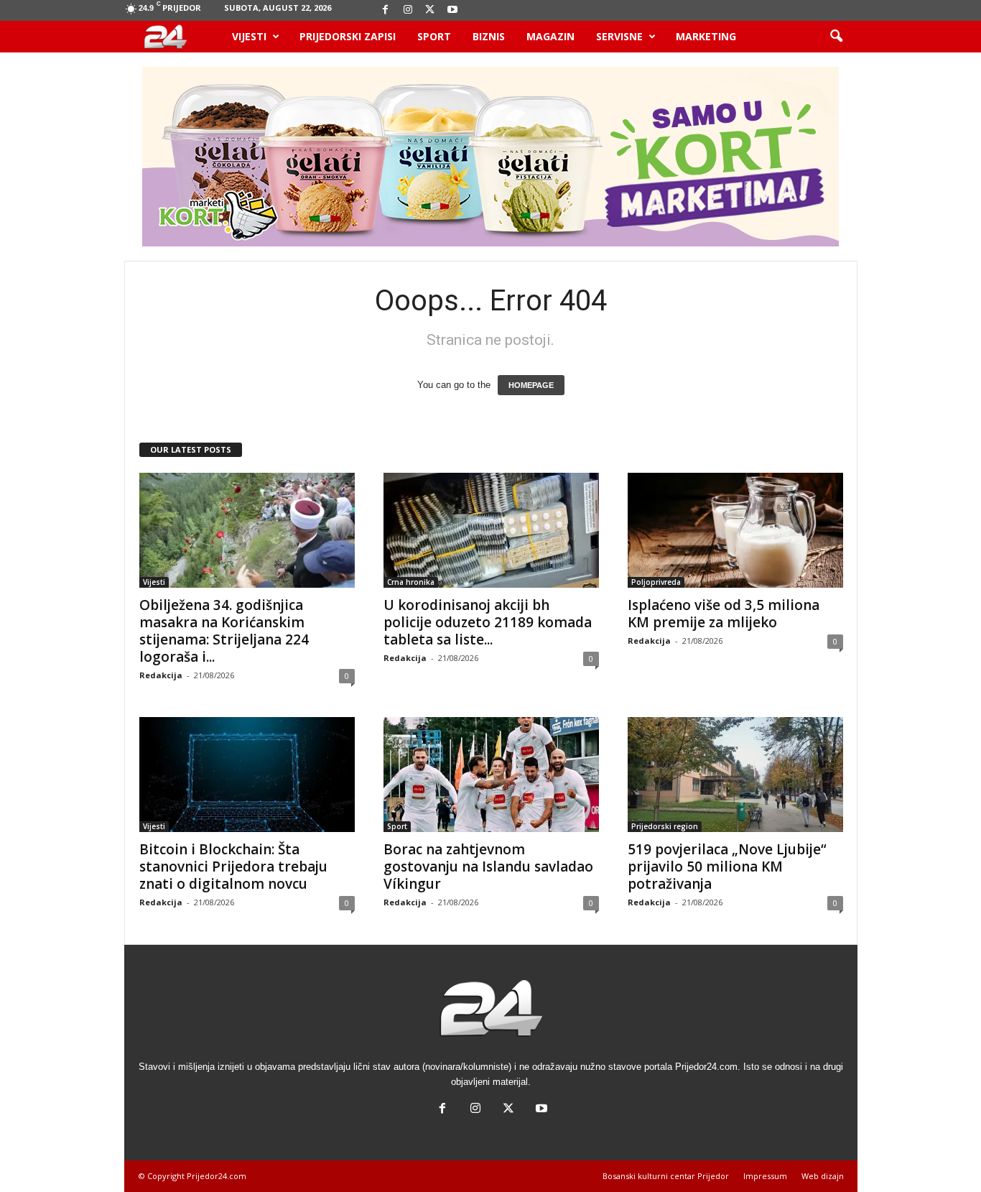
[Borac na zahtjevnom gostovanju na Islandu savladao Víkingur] (491, 774)
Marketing (706, 36)
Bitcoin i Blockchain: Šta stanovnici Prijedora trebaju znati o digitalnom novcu (233, 866)
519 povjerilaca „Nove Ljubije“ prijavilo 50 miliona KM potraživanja (727, 866)
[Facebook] (385, 10)
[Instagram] (408, 10)
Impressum (765, 1175)
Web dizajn (822, 1175)
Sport (434, 36)
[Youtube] (452, 10)
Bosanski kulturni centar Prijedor (666, 1175)
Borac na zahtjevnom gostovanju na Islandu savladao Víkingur (488, 866)
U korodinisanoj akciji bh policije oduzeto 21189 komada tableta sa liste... (487, 622)
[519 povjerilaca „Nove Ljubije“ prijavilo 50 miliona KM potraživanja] (735, 774)
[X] (430, 10)
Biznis (489, 36)
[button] (836, 36)
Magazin (550, 36)
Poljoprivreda (656, 582)
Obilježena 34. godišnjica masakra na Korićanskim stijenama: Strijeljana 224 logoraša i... (224, 631)
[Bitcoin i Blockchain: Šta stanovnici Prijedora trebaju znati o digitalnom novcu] (247, 774)
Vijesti (249, 36)
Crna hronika (410, 582)
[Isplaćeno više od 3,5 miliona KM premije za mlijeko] (735, 530)
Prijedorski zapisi (347, 36)
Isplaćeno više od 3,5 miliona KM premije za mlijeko (723, 614)
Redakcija (160, 675)
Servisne (619, 36)
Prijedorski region (664, 826)
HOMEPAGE (531, 385)
